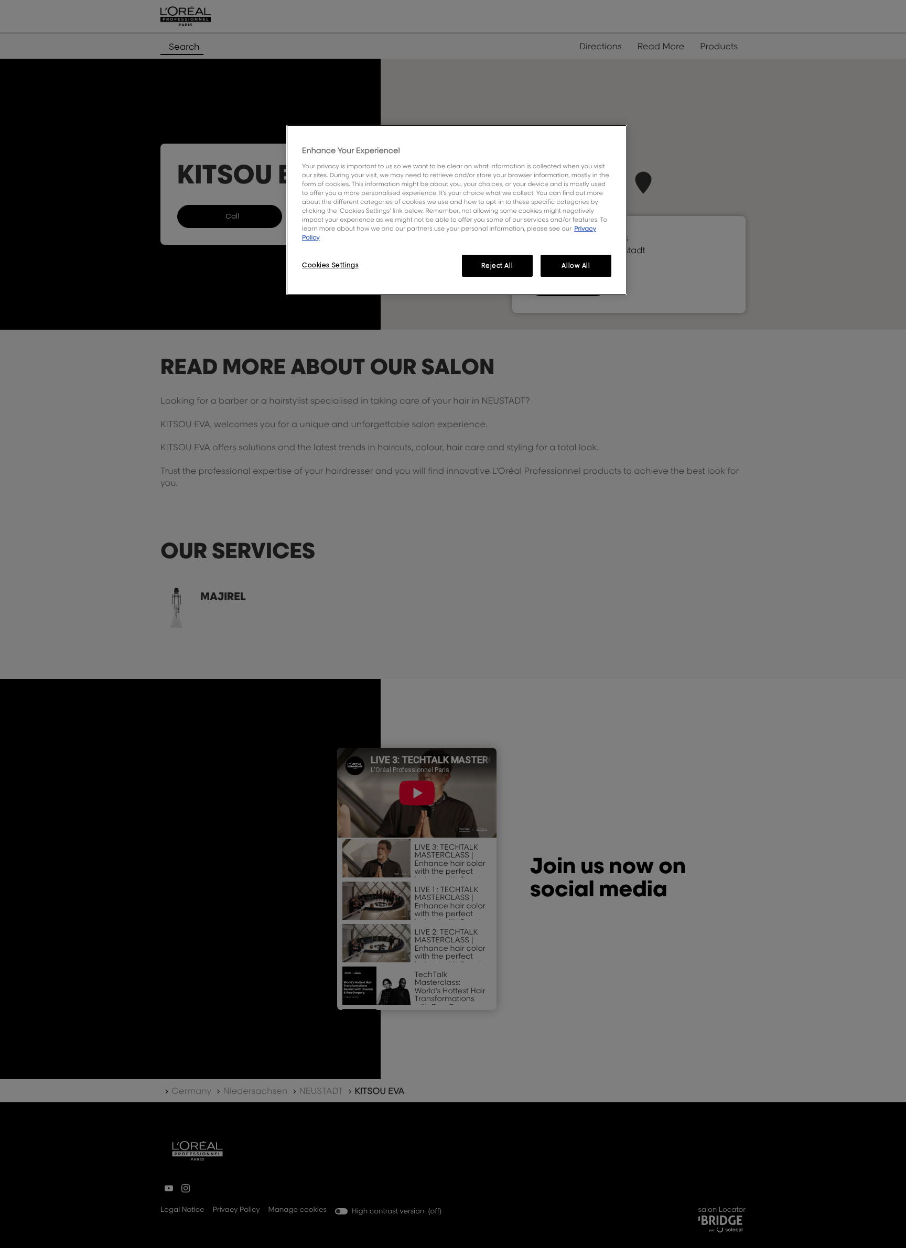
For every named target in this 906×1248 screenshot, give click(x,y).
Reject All (497, 265)
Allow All (576, 265)
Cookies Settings (330, 265)
